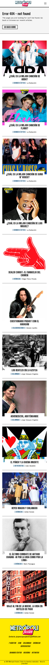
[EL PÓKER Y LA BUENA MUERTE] (24, 444)
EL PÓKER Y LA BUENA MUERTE (24, 462)
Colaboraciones (18, 328)
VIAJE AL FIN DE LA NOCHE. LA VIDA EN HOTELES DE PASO (25, 608)
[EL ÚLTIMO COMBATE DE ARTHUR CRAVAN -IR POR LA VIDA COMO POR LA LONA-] (24, 536)
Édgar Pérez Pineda (29, 279)
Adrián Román (29, 512)
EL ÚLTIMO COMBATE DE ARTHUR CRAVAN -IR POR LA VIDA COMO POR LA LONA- (24, 557)
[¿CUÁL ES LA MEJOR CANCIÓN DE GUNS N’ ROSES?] (24, 156)
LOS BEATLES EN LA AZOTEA (24, 370)
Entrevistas (18, 466)
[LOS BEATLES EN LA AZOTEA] (24, 352)
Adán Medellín (30, 466)
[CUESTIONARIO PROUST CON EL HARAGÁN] (24, 303)
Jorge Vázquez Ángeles (29, 374)
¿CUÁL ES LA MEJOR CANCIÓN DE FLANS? (24, 127)
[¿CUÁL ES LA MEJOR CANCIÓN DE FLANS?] (24, 107)
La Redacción (31, 83)
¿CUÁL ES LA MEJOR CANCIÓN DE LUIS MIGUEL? (24, 225)
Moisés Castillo (31, 328)
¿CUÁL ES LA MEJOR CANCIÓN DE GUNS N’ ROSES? (24, 176)
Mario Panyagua (29, 564)
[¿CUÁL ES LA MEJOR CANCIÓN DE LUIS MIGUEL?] (24, 205)
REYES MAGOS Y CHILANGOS (24, 508)
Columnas (15, 374)
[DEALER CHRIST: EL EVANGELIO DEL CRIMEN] (24, 254)
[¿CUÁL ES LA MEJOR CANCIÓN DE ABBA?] (24, 58)
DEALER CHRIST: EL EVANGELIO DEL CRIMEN (25, 274)
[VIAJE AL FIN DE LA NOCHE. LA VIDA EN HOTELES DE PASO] (24, 588)
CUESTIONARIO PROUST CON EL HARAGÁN (24, 323)
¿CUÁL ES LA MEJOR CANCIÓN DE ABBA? (24, 78)
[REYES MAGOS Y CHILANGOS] (24, 490)
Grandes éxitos (19, 83)
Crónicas (16, 279)
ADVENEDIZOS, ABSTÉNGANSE (24, 416)
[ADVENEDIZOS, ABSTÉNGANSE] (24, 398)
